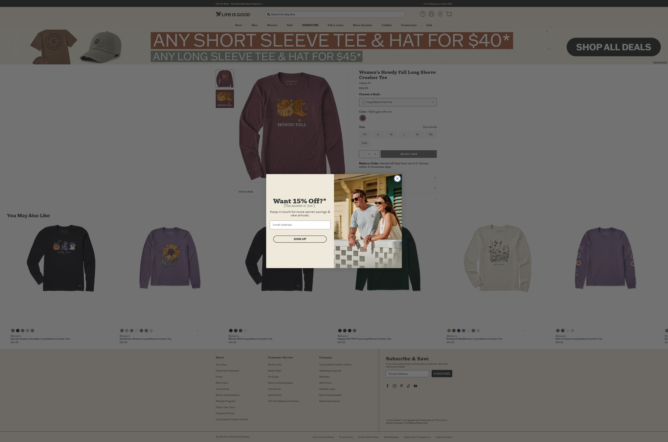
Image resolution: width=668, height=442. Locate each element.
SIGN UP (300, 239)
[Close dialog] (397, 178)
